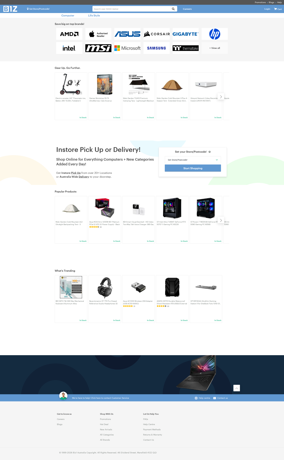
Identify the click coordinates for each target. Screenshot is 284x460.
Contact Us (148, 440)
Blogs (271, 2)
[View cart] (275, 9)
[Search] (173, 9)
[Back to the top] (236, 388)
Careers (187, 8)
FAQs (145, 419)
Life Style (94, 15)
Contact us (222, 398)
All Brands (105, 440)
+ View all (214, 47)
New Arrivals (106, 429)
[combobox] (134, 9)
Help (279, 2)
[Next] (221, 96)
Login (267, 9)
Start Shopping (192, 168)
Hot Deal (104, 424)
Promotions (260, 2)
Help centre (204, 398)
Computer (67, 15)
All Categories (107, 434)
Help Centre (149, 424)
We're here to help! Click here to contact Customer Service (100, 398)
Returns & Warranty (152, 434)
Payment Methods (152, 429)
